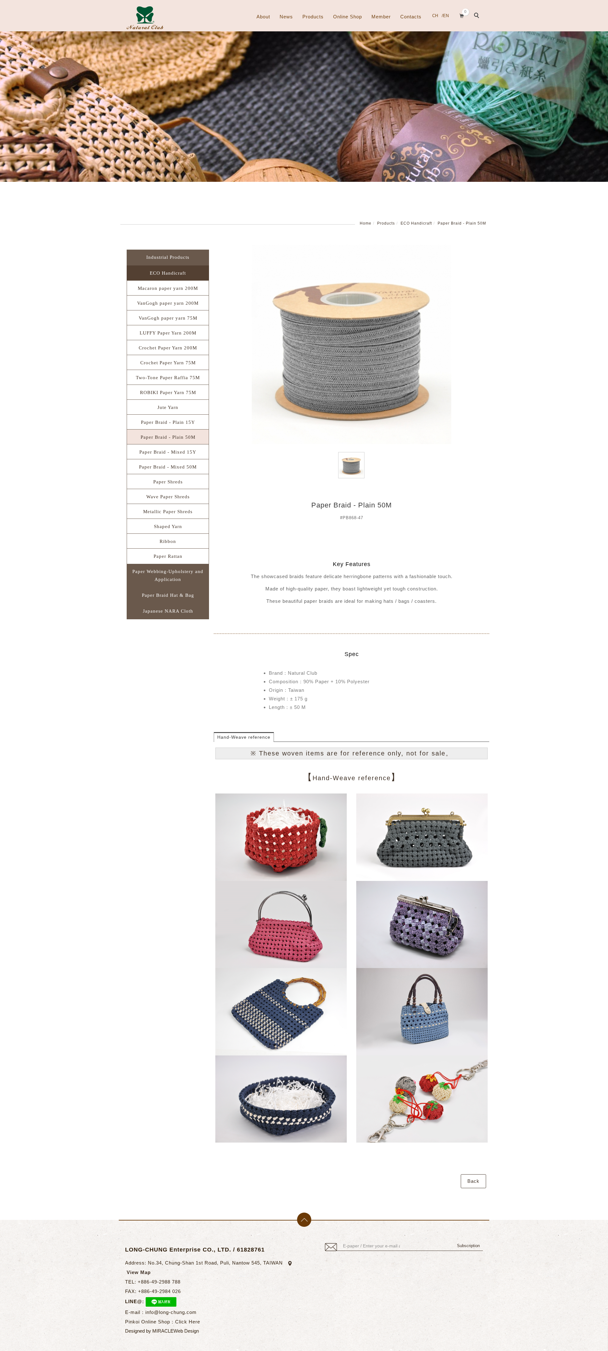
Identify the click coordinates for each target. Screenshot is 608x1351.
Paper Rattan (168, 556)
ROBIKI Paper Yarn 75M (168, 392)
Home (365, 223)
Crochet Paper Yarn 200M (168, 347)
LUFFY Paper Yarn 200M (168, 332)
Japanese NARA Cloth (168, 611)
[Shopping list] (461, 15)
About (263, 16)
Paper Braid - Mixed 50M (168, 466)
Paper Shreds (168, 481)
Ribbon (168, 541)
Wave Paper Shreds (168, 496)
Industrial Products (167, 257)
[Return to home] (145, 17)
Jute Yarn (167, 407)
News (286, 16)
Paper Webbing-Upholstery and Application (167, 575)
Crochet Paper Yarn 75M (168, 362)
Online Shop (347, 16)
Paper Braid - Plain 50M (462, 223)
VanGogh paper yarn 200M (168, 303)
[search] (477, 16)
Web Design (186, 1331)
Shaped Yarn (168, 526)
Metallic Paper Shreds (168, 511)
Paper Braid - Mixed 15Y (167, 452)
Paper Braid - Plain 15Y (168, 422)
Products (313, 16)
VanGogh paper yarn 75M (168, 318)
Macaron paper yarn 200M (168, 288)
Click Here (187, 1321)
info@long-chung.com (171, 1312)
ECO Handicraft (416, 223)
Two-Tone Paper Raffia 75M (168, 377)
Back (473, 1181)
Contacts (410, 16)
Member (381, 16)
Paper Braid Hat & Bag (168, 595)
